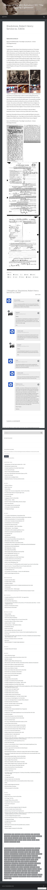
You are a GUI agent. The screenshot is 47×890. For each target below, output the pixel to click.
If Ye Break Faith (8, 496)
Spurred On (7, 640)
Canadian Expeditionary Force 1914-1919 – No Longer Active (17, 597)
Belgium (28, 853)
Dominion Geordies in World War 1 (11, 701)
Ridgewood (19, 870)
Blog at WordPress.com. (8, 886)
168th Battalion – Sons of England (11, 528)
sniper (13, 872)
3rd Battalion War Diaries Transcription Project (14, 542)
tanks (29, 872)
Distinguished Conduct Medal (15, 857)
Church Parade (34, 855)
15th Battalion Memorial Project (11, 524)
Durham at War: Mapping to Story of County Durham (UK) (16, 619)
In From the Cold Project (9, 469)
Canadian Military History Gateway (11, 692)
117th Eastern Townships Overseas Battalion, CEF (14, 520)
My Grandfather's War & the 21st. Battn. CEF (13, 630)
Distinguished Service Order (26, 857)
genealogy (28, 859)
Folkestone (10, 859)
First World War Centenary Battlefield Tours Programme (16, 708)
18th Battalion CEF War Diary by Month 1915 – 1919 (15, 464)
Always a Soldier (8, 614)
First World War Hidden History (11, 600)
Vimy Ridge (6, 841)
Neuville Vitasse (26, 867)
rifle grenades (24, 870)
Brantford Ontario (39, 853)
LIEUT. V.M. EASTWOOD (23, 863)
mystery (21, 867)
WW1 (6, 782)
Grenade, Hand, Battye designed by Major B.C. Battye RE (15, 807)
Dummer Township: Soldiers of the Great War (13, 703)
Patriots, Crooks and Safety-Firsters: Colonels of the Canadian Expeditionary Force (21, 632)
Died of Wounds (28, 836)
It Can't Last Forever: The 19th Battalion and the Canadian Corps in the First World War (21, 564)
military (35, 865)
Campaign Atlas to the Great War (11, 678)
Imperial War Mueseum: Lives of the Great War (14, 716)
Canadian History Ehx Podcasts (11, 648)
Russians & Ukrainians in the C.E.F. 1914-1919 (14, 638)
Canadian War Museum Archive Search (12, 801)
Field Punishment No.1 (9, 599)
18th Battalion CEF (8, 438)
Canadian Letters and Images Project (12, 689)
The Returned (7, 775)
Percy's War (7, 633)
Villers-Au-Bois (34, 874)
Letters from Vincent (9, 475)
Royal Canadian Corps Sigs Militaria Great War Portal (15, 758)
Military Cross (7, 867)
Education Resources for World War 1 (12, 705)
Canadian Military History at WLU (11, 690)
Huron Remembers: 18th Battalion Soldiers (13, 624)
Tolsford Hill (6, 874)
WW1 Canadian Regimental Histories (12, 573)
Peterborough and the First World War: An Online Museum (16, 747)
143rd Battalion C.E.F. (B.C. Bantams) (12, 522)
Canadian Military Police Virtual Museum (13, 560)
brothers (24, 855)
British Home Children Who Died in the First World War (15, 669)
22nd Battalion (8, 535)
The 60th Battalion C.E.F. (9, 569)
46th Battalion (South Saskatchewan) (12, 546)
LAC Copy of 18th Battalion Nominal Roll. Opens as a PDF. (16, 473)
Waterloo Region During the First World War (13, 828)
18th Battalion (37, 848)
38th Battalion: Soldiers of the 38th (11, 540)
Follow (6, 456)
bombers (33, 853)
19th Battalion (15, 850)
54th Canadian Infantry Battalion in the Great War (14, 551)
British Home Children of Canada (11, 668)
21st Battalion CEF (8, 533)
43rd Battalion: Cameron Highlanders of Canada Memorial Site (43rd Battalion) (20, 544)
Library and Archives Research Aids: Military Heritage (15, 728)
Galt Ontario (23, 859)
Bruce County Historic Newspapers (11, 675)
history (36, 859)
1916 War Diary (27, 834)
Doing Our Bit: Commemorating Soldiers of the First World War (17, 490)
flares (6, 859)
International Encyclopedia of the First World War (14, 717)
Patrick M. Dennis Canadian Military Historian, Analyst (15, 501)
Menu (5, 16)
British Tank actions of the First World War (13, 796)
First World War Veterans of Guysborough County (14, 492)
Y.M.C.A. (6, 878)
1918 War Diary (7, 836)
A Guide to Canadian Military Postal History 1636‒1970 (15, 657)
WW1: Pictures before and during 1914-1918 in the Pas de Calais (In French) (19, 590)
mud (17, 867)
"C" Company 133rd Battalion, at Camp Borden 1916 (15, 515)
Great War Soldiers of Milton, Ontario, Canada (14, 621)
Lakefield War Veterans (9, 626)
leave (16, 861)
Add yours (37, 294)
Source (8, 41)
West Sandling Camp (8, 876)
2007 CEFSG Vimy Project (10, 655)
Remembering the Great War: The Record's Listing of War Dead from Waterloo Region (21, 751)
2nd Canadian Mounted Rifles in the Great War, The (14, 538)
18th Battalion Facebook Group (11, 466)
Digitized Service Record (12, 38)
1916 (22, 834)
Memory (28, 838)
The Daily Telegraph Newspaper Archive (12, 815)
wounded (28, 876)
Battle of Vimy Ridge (23, 853)
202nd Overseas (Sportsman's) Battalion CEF (13, 531)
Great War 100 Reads (9, 494)
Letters (6, 838)
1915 (13, 834)
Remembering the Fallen (9, 749)
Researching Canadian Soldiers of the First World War (15, 756)
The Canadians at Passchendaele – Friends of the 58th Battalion (17, 571)
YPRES (18, 841)
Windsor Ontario (15, 876)
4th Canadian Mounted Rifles (10, 549)
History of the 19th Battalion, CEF (11, 562)
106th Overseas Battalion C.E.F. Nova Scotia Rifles (14, 519)
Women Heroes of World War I (11, 607)
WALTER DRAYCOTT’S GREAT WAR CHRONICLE (14, 642)
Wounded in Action (35, 876)
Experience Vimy (8, 707)
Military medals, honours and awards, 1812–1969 (14, 732)
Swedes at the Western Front (10, 768)
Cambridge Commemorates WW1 (11, 555)
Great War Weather (9, 714)
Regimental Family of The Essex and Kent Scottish (14, 478)
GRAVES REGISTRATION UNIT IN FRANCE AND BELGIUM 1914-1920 (19, 585)
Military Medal (13, 867)
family (33, 857)
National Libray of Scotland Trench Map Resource (14, 810)
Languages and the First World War (12, 498)
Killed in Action (39, 836)
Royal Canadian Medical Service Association (13, 567)
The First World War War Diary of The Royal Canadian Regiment (17, 817)
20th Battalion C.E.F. (35, 850)
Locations (10, 838)
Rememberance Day (8, 870)
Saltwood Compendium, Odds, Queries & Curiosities (15, 761)
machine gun (14, 865)
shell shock (37, 870)
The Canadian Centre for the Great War (12, 505)
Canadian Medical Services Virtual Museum (13, 558)
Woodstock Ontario (23, 876)
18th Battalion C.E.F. (8, 850)
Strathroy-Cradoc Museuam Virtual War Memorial (14, 765)
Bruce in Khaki (7, 677)
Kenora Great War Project (10, 719)
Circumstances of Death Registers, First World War (15, 698)
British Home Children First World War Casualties (14, 666)
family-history (38, 857)
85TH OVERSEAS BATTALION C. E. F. (12, 553)
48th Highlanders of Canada (10, 547)
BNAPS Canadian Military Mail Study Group (13, 660)
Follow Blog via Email (9, 449)
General (34, 836)
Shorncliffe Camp (7, 872)
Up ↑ (44, 886)
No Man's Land (32, 867)
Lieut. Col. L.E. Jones (33, 861)
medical (24, 838)
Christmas (29, 855)
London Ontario (15, 838)
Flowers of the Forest (9, 710)
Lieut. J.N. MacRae (7, 863)
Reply (38, 301)
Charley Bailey (7, 489)
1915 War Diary (17, 834)
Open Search (44, 17)
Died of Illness (22, 836)
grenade (32, 859)
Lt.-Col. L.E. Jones (37, 863)
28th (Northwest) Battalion (10, 537)
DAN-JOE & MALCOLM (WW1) (11, 617)
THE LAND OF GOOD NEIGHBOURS (12, 507)
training (11, 874)
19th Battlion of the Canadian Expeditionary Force (14, 529)
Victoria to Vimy (8, 822)
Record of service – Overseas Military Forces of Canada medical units (18, 566)
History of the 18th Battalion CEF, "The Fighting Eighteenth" (23, 6)
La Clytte (12, 861)
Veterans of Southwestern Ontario (11, 605)
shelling (33, 870)
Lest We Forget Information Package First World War (15, 725)
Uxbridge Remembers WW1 (10, 821)
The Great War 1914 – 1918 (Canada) (12, 588)
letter (22, 861)
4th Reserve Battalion (19, 848)
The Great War (8, 587)
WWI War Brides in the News (10, 786)
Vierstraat (28, 874)
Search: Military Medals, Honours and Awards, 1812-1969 (16, 763)
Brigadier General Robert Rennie (17, 855)
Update (24, 874)
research (14, 870)
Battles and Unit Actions (15, 836)
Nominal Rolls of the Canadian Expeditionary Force (14, 740)
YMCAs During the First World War (12, 788)
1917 (32, 834)
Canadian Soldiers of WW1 (10, 581)
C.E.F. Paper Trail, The (9, 798)
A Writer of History (8, 485)
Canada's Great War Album (10, 579)
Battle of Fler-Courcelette (14, 853)
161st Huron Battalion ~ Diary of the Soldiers (13, 526)
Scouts (29, 870)
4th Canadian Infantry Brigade (9, 848)
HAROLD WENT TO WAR (10, 623)
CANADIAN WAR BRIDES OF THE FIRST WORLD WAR (16, 696)
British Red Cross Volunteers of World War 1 (13, 671)
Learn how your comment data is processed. (29, 427)
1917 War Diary (36, 834)
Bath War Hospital (8, 659)
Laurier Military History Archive (11, 723)
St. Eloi (26, 872)
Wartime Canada (8, 826)
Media (21, 838)
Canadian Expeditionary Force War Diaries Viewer (14, 468)
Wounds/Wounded (13, 841)
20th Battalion (28, 850)
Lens (19, 861)
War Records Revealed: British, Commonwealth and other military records (19, 780)
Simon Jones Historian (9, 503)
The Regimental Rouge (9, 508)
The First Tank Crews (9, 770)
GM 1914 (7, 805)
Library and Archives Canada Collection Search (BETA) (15, 726)
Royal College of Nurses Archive (11, 759)
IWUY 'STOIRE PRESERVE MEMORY (12, 471)
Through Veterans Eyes (9, 777)
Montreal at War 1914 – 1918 (10, 735)
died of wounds (7, 857)
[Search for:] (23, 432)
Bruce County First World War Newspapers (13, 673)
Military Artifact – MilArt (10, 499)
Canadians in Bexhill (8, 583)
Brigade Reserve (7, 855)
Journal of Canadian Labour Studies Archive (13, 809)
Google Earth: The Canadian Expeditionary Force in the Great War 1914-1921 (20, 712)
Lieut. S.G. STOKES (15, 863)
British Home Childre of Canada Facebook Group (14, 664)
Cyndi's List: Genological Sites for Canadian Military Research (16, 699)
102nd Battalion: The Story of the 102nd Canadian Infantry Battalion (18, 517)
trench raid (20, 874)
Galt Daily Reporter (16, 859)
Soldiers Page (17, 872)
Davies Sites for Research (10, 803)
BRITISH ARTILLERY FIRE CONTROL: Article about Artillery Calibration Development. (21, 662)
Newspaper (33, 838)
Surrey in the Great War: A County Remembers (14, 767)
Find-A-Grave (10, 46)
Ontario (38, 867)
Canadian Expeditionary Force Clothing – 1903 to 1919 (15, 682)
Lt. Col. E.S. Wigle (7, 865)
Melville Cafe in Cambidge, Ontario (11, 477)
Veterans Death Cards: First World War (12, 779)
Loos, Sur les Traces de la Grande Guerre (12, 730)
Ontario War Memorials (9, 742)
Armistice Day (7, 794)
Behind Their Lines (8, 487)
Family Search (10, 49)
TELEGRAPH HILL (34, 872)
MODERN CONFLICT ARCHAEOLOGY (12, 734)
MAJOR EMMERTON (20, 865)
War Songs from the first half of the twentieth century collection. (17, 824)
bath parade (6, 853)
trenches (15, 874)
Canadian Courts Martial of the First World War (14, 680)
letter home (26, 861)
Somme (22, 872)
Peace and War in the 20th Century (11, 746)
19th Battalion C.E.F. (22, 850)
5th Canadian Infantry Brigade (28, 848)
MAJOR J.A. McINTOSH (28, 865)
